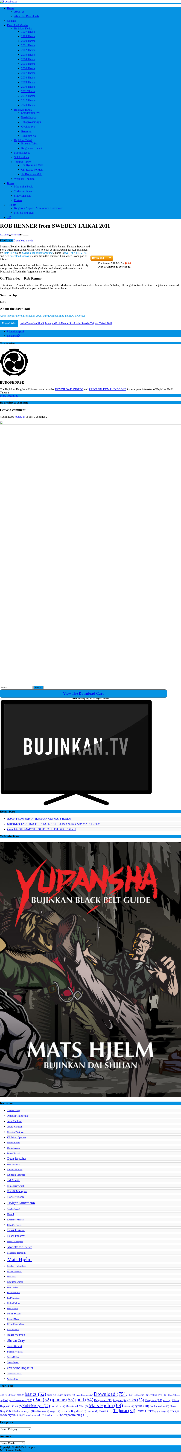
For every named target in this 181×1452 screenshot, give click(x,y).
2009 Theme (28, 82)
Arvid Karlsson (14, 1126)
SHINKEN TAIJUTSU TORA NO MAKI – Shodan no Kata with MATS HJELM (53, 823)
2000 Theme (28, 40)
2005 (3, 1395)
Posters (18, 200)
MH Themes (30, 1450)
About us (19, 11)
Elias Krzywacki (16, 1185)
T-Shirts (11, 204)
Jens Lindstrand (13, 1209)
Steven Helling (13, 1357)
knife (17, 1406)
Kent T (10, 1214)
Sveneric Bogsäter (20, 1368)
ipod (53, 323)
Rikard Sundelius (15, 1324)
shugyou (55, 1411)
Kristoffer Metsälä (15, 1219)
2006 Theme (28, 68)
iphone (47, 323)
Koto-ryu (26, 131)
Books (10, 183)
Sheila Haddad (14, 1346)
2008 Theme (28, 77)
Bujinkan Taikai (23, 140)
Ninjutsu (129, 1406)
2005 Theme (28, 63)
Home (10, 8)
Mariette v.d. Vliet (19, 1247)
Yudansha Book (23, 191)
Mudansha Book (23, 186)
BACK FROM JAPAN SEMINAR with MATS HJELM (39, 818)
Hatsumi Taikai (29, 143)
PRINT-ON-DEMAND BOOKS (107, 389)
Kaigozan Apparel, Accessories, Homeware (38, 208)
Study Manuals (22, 195)
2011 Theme (28, 91)
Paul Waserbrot (13, 1298)
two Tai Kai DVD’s (75, 252)
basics (23, 323)
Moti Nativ (11, 1277)
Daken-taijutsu (66, 1395)
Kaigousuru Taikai (31, 148)
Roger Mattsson (16, 1334)
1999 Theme (28, 36)
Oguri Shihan (12, 1287)
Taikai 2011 (105, 323)
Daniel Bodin (13, 1142)
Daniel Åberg (13, 1148)
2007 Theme (28, 72)
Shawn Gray (16, 1340)
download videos (19, 255)
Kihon (167, 1400)
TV (9, 217)
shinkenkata (42, 1411)
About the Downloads (26, 16)
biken (51, 1394)
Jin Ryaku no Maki (31, 174)
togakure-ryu (53, 1415)
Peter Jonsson (12, 1308)
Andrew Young (13, 1111)
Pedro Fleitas (13, 1303)
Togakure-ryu (28, 135)
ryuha (142, 1406)
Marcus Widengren (15, 1242)
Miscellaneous (22, 152)
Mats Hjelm (10, 252)
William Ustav (13, 1379)
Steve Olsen (13, 1362)
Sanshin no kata (159, 1406)
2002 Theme (28, 49)
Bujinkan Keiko (23, 28)
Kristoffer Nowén (14, 1225)
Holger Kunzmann (21, 1203)
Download (32, 323)
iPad (40, 323)
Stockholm (75, 323)
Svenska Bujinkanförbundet (37, 252)
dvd (129, 1395)
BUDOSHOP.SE (15, 235)
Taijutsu (94, 323)
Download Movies (17, 25)
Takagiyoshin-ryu (31, 121)
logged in (20, 416)
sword (106, 1411)
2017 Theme (28, 100)
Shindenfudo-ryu (30, 112)
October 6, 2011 (4, 235)
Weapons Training (24, 178)
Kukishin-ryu (28, 117)
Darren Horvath (13, 1153)
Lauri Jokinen (16, 1230)
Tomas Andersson (14, 1374)
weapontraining (75, 1415)
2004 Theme (28, 59)
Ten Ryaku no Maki (32, 164)
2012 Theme (28, 95)
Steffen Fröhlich (15, 1352)
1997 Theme (28, 31)
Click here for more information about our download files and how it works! (42, 315)
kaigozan (119, 1400)
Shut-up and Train (24, 212)
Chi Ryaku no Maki (32, 169)
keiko (135, 1400)
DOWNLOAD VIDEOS (69, 389)
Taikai (143, 1411)
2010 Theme (28, 86)
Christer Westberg (15, 1132)
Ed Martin (13, 1180)
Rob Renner (62, 323)
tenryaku (14, 1415)
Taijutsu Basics (22, 161)
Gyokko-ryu (28, 126)
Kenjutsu (153, 1400)
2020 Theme (28, 105)
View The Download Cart (83, 693)
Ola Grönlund (13, 1292)
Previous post (16, 331)
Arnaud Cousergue (17, 1115)
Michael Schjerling (16, 1266)
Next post (12, 335)
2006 (12, 1395)
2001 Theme (28, 45)
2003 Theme (28, 54)
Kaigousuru (103, 1400)
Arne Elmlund (14, 1121)
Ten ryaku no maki (33, 1415)
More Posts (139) (9, 395)
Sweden (85, 323)
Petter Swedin (14, 1313)
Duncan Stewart (16, 1174)
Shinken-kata (21, 157)
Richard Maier (13, 1319)
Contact (11, 20)
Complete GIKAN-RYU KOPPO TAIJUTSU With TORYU (41, 829)
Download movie (23, 240)
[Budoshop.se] (90, 1)
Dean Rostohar (16, 1158)
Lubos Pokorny (16, 1236)
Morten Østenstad (14, 1271)
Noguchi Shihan (15, 1281)
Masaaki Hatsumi (16, 1252)
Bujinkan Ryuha (23, 109)
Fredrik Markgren (17, 1191)
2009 (20, 1395)
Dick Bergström (13, 1164)
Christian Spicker (16, 1137)
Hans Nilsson (15, 1197)
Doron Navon (14, 1169)
